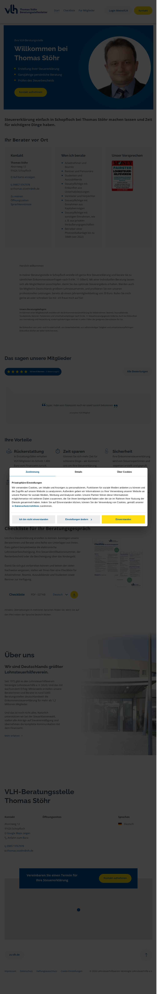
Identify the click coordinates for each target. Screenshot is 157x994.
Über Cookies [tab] (124, 472)
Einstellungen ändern (76, 519)
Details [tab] (78, 472)
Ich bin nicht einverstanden (33, 519)
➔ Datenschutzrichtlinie (25, 506)
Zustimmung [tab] (32, 472)
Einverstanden (123, 519)
